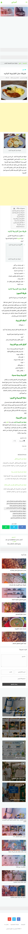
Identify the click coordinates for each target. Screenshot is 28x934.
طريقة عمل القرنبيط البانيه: (18, 211)
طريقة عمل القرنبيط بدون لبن (19, 516)
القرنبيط (22, 159)
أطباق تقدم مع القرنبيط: (18, 219)
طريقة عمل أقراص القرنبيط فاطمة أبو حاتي (16, 501)
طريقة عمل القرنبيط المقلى (20, 459)
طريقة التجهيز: (20, 215)
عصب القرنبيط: (20, 224)
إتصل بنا (6, 924)
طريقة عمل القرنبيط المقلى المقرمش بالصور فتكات (15, 485)
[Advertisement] (14, 31)
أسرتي (14, 2)
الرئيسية (25, 63)
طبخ (20, 63)
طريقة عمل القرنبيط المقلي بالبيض (18, 511)
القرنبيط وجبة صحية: (19, 220)
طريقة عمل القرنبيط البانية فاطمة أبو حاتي (16, 503)
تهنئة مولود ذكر (7, 14)
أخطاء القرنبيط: (20, 217)
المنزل (7, 422)
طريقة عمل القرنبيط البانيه (18, 213)
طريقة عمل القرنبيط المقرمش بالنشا (18, 506)
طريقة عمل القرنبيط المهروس (19, 513)
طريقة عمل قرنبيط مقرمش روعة (18, 472)
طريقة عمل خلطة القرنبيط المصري (18, 518)
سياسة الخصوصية (14, 924)
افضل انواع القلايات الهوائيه (21, 13)
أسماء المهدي (23, 78)
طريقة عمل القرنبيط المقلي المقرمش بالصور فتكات (16, 508)
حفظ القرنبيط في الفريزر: (18, 223)
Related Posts (19, 226)
